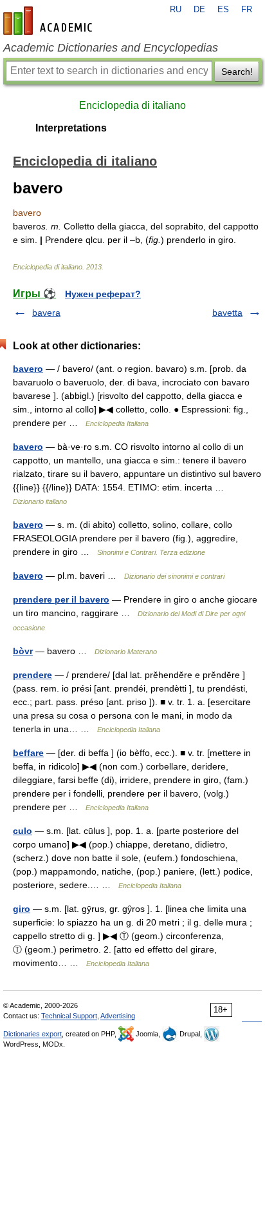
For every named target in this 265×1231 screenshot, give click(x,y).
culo (22, 831)
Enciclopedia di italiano (132, 105)
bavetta (227, 312)
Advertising (117, 1016)
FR (246, 9)
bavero (28, 368)
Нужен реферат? (103, 294)
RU (175, 9)
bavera (46, 312)
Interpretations (71, 127)
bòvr (23, 651)
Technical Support (69, 1016)
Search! (237, 71)
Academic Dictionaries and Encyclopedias (110, 47)
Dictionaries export (32, 1034)
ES (223, 9)
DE (199, 9)
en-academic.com (49, 20)
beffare (28, 753)
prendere (32, 675)
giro (21, 909)
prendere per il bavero (61, 599)
